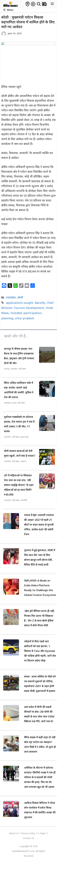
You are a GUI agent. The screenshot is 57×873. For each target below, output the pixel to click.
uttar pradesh (24, 318)
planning (7, 318)
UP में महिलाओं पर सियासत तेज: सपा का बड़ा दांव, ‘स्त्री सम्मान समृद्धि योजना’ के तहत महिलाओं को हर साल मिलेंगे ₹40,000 (19, 485)
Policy (32, 833)
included (16, 313)
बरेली (20, 298)
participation (32, 313)
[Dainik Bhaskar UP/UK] (11, 4)
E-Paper (42, 833)
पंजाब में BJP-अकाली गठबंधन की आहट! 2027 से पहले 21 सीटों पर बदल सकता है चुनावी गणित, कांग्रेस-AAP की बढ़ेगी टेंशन (39, 525)
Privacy (25, 833)
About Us (14, 833)
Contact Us (28, 838)
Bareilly (40, 303)
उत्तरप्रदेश (11, 298)
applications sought (19, 303)
